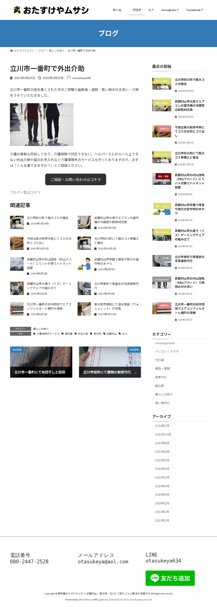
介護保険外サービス (48, 333)
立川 (124, 333)
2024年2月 (162, 503)
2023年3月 (162, 512)
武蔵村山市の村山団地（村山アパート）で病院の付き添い (189, 282)
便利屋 (68, 333)
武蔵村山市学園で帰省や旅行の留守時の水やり (189, 209)
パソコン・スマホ (167, 351)
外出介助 (83, 333)
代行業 (159, 360)
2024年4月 (162, 486)
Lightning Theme (107, 599)
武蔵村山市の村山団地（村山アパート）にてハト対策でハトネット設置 (49, 264)
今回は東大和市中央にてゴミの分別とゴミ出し (189, 131)
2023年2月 (162, 520)
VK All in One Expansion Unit (136, 599)
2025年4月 (162, 469)
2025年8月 (162, 443)
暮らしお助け (41, 328)
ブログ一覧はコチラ (25, 192)
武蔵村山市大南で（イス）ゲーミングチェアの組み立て (189, 235)
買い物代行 (162, 403)
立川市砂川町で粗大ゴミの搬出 (47, 218)
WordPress (85, 599)
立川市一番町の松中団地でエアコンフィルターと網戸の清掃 (189, 308)
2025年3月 (162, 477)
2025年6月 (162, 451)
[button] (75, 179)
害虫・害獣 (162, 368)
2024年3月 (162, 494)
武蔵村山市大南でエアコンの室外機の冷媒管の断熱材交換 (189, 105)
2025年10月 (163, 434)
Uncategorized (165, 343)
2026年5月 (162, 425)
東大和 (97, 333)
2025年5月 (162, 460)
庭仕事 (159, 385)
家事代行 (161, 377)
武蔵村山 (111, 333)
